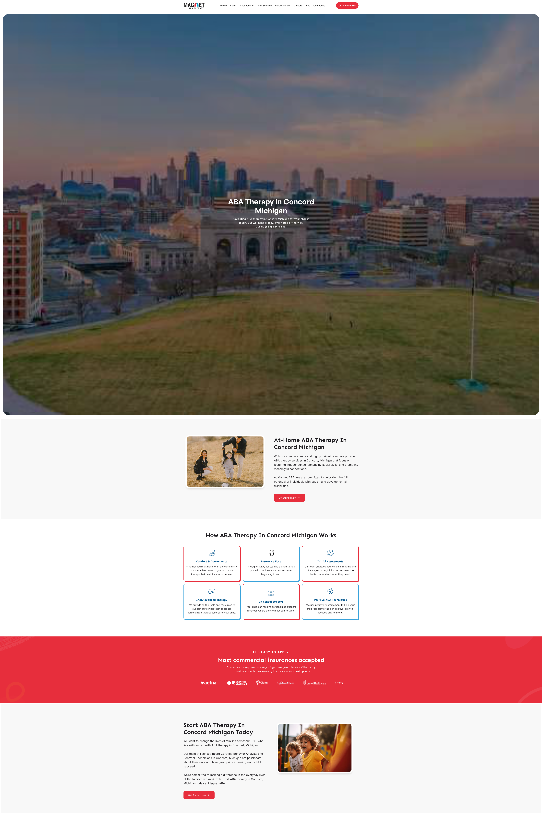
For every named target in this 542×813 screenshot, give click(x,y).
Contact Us (319, 5)
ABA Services (265, 5)
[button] (247, 5)
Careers (298, 5)
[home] (194, 5)
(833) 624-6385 (347, 5)
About (233, 5)
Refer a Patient (282, 5)
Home (223, 5)
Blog (308, 5)
